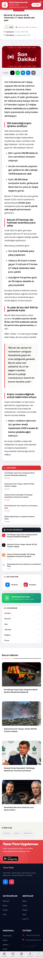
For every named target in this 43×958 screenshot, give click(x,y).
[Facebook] (5, 881)
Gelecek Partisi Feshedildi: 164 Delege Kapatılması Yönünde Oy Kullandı (18, 496)
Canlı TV (25, 919)
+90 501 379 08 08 (33, 935)
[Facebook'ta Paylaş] (28, 73)
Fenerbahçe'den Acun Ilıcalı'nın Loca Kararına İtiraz (21, 507)
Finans (5, 910)
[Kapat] (40, 2)
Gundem (7, 613)
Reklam (5, 945)
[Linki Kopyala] (33, 73)
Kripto (24, 905)
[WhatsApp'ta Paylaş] (18, 73)
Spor (6, 624)
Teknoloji (7, 629)
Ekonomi (7, 619)
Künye (5, 940)
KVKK (5, 949)
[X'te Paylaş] (12, 73)
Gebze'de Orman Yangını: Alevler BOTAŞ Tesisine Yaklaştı (19, 485)
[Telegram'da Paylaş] (23, 73)
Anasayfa (7, 10)
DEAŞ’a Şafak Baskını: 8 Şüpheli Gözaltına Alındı (19, 518)
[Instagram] (11, 881)
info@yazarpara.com (33, 940)
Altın (4, 914)
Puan (24, 914)
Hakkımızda (7, 936)
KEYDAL (34, 945)
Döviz (24, 901)
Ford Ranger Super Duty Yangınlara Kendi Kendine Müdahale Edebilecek (19, 474)
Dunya (6, 640)
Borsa (5, 905)
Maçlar (25, 910)
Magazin (7, 635)
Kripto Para (18, 10)
